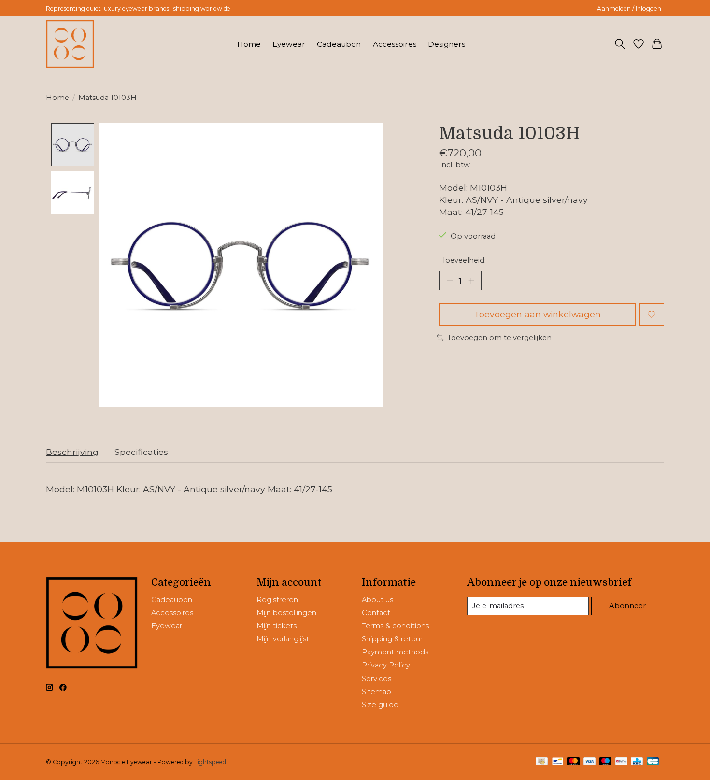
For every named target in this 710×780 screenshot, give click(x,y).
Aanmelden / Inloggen (629, 8)
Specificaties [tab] (141, 452)
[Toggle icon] (620, 44)
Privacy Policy (386, 665)
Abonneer (627, 605)
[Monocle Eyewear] (70, 44)
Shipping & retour (392, 639)
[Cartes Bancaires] (653, 761)
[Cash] (542, 761)
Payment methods (395, 652)
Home (249, 44)
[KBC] (637, 761)
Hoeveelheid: (462, 260)
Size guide (380, 704)
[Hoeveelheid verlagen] (449, 280)
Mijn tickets (276, 626)
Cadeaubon (339, 44)
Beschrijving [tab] (72, 452)
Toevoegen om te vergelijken (499, 337)
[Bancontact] (558, 761)
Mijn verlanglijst (282, 639)
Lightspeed (210, 762)
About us (377, 600)
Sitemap (376, 691)
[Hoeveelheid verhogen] (471, 280)
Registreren (277, 600)
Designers (446, 44)
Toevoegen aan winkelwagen (537, 314)
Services (376, 678)
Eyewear (288, 44)
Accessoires (394, 44)
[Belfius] (621, 761)
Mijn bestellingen (286, 613)
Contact (376, 613)
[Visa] (589, 761)
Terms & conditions (395, 626)
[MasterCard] (573, 761)
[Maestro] (605, 761)
